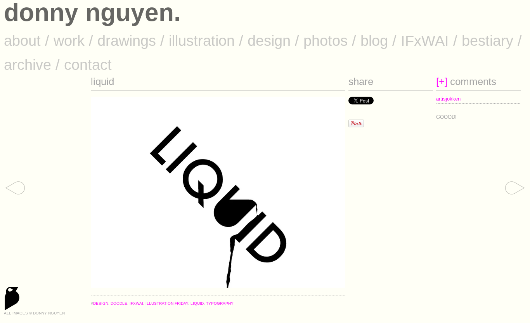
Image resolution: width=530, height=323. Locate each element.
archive (27, 64)
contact (88, 64)
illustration (202, 40)
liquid (197, 303)
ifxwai (136, 303)
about (22, 40)
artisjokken (448, 99)
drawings (126, 40)
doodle (119, 303)
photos (325, 40)
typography (220, 303)
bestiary (487, 40)
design (269, 40)
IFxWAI (425, 40)
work (69, 40)
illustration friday (166, 303)
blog (374, 40)
